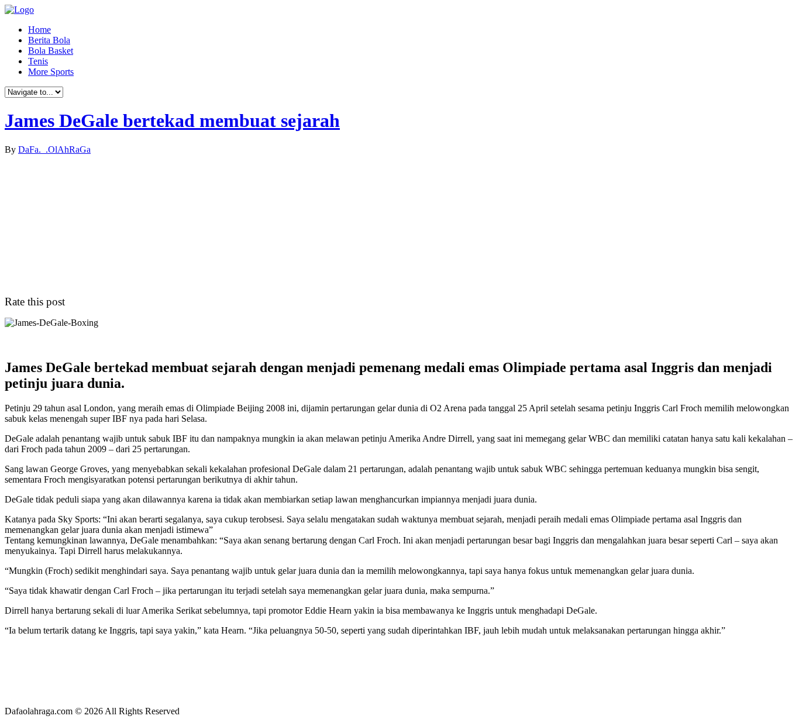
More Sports (51, 72)
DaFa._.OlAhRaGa (54, 149)
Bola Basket (50, 51)
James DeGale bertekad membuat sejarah (172, 120)
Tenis (38, 61)
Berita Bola (49, 40)
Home (39, 30)
